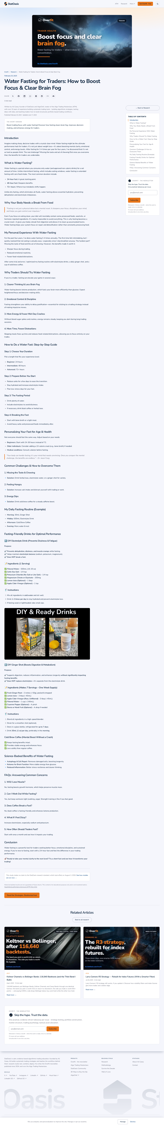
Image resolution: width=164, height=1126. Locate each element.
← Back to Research (143, 108)
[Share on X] (13, 96)
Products (74, 1058)
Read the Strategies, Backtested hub (22, 895)
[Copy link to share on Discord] (53, 96)
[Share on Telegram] (36, 96)
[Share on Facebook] (18, 96)
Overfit (6, 72)
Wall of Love (106, 1072)
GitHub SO (21, 1078)
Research (124, 4)
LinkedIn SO (9, 1078)
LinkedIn (34, 1075)
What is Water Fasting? (138, 123)
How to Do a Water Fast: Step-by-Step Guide (143, 140)
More (132, 4)
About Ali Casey (138, 1062)
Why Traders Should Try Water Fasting (143, 136)
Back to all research (82, 920)
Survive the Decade (108, 1068)
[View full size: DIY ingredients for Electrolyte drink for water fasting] (47, 634)
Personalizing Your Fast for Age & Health (141, 145)
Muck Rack (53, 1075)
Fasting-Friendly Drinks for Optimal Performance (142, 158)
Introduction (134, 120)
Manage (123, 1122)
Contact (135, 1065)
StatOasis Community (78, 1068)
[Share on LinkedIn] (24, 96)
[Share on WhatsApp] (30, 96)
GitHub (43, 1075)
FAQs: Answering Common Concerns (143, 168)
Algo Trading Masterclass (79, 1065)
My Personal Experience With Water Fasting (142, 132)
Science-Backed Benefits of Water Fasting (141, 164)
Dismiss (133, 1122)
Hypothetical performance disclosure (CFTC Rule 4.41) (20, 887)
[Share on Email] (47, 96)
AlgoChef (75, 1075)
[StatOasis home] (11, 4)
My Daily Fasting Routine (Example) (142, 154)
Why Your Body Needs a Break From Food (142, 127)
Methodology (106, 1065)
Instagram (23, 1075)
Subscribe (134, 200)
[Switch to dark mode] (158, 4)
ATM (116, 4)
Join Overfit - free (145, 4)
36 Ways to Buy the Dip (79, 1072)
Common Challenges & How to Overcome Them (141, 150)
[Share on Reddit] (42, 96)
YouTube (13, 1075)
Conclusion (133, 171)
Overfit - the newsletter (79, 1062)
